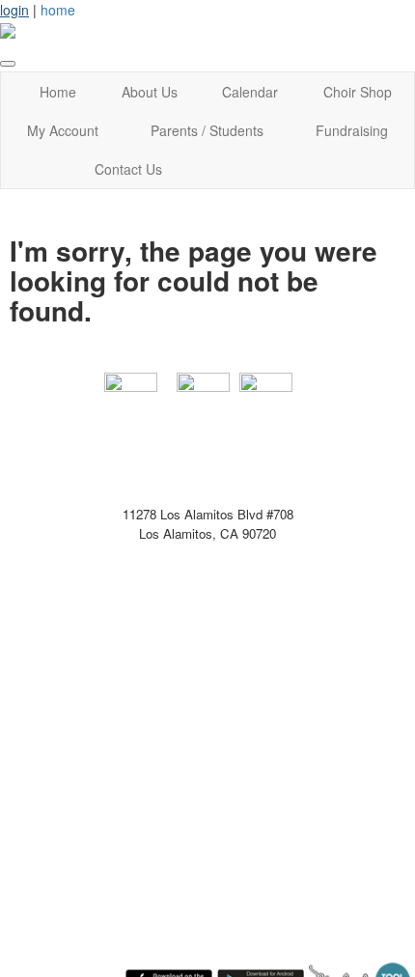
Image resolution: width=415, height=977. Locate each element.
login (14, 9)
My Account (62, 130)
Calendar (250, 91)
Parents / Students (207, 130)
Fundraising (352, 130)
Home (58, 91)
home (58, 9)
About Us (150, 91)
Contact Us (128, 169)
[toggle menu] (7, 64)
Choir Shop (357, 91)
